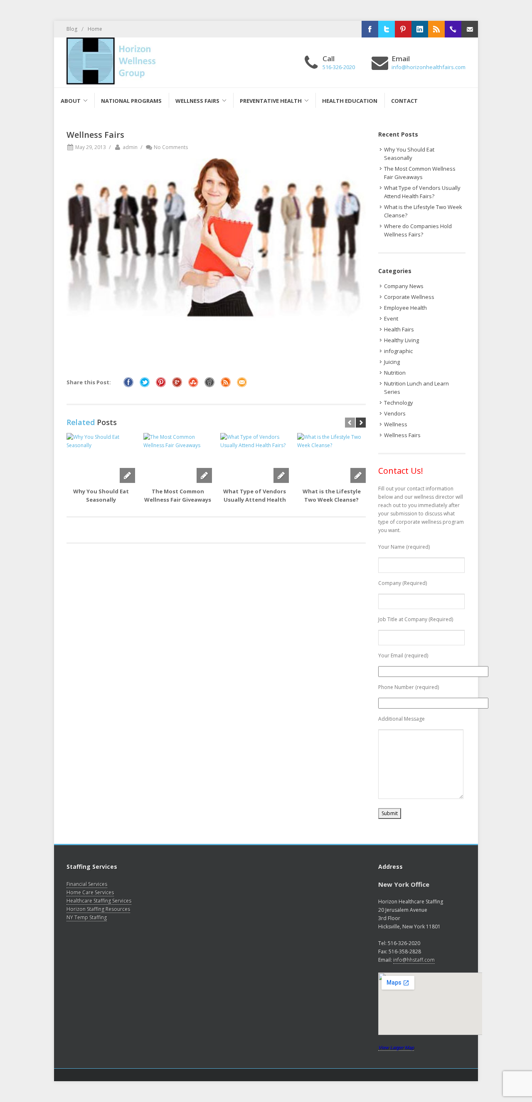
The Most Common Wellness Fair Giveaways (420, 173)
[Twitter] (386, 29)
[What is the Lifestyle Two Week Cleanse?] (331, 458)
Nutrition (395, 372)
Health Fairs (399, 329)
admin (130, 147)
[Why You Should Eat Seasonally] (100, 458)
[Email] (469, 29)
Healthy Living (401, 340)
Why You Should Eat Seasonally (409, 154)
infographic (398, 351)
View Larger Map (396, 1047)
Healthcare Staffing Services (98, 900)
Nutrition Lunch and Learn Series (416, 388)
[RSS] (436, 29)
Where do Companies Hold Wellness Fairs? (418, 230)
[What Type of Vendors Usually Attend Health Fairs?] (254, 458)
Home (95, 28)
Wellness (395, 424)
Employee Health (405, 307)
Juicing (392, 362)
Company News (404, 286)
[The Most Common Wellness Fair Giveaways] (177, 458)
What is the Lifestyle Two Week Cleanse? (423, 211)
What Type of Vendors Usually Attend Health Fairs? (254, 500)
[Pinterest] (403, 29)
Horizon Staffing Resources (98, 909)
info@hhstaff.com (414, 959)
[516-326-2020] (453, 29)
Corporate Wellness (409, 297)
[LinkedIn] (419, 29)
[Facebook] (370, 29)
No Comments (171, 147)
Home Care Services (90, 892)
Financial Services (86, 884)
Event (391, 318)
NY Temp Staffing (86, 917)
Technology (398, 402)
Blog (71, 28)
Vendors (395, 413)
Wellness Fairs (402, 435)
